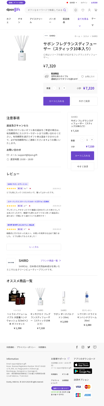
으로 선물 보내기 (61, 388)
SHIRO (95, 36)
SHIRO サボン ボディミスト (18, 184)
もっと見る (34, 247)
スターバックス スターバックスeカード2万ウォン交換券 (28, 201)
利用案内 (42, 347)
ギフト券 (65, 374)
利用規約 (10, 347)
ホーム (77, 36)
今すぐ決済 (84, 101)
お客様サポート (59, 358)
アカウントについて (55, 381)
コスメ (86, 36)
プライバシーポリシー (26, 347)
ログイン (84, 2)
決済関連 (65, 380)
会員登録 (94, 2)
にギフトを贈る (16, 2)
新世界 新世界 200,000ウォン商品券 (21, 225)
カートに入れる (56, 101)
